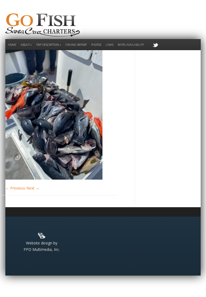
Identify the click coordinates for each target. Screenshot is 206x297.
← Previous (15, 188)
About (25, 45)
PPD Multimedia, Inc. (42, 249)
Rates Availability (131, 45)
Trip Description (47, 45)
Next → (32, 188)
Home (12, 45)
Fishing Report (76, 45)
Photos (96, 45)
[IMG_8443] (53, 178)
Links (109, 45)
